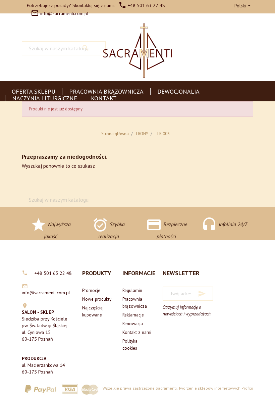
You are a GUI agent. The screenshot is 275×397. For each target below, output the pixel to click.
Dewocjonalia (178, 91)
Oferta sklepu (33, 91)
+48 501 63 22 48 (141, 5)
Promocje (91, 290)
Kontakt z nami (136, 332)
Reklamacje (133, 315)
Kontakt (104, 98)
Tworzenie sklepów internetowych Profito (215, 388)
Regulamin (132, 290)
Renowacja (132, 323)
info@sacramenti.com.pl (60, 13)
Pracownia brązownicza (106, 91)
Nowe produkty (96, 299)
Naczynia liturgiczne (44, 98)
